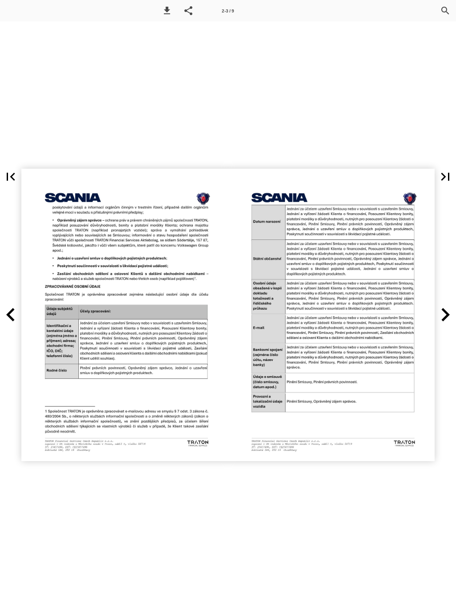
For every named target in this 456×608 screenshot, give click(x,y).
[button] (167, 10)
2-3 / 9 (228, 10)
